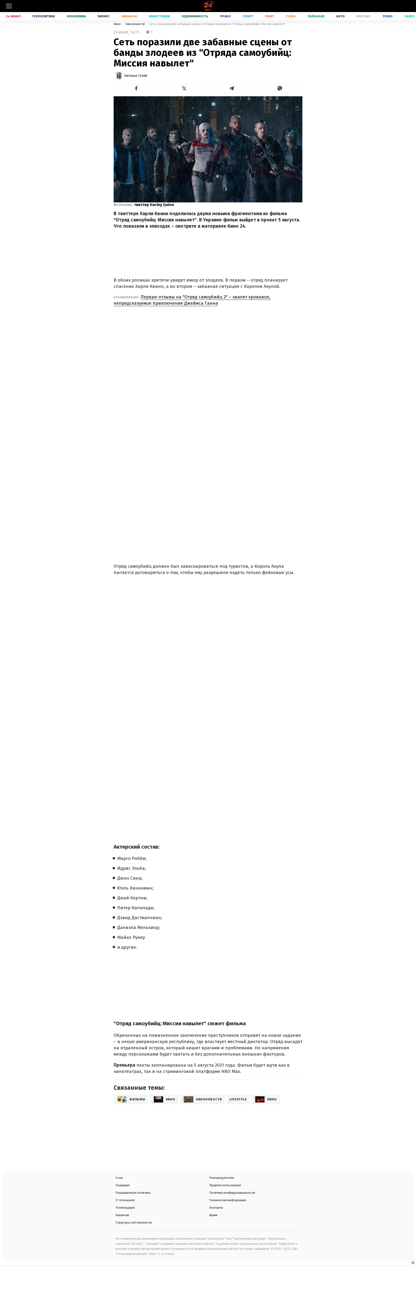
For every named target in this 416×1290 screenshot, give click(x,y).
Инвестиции (159, 16)
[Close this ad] (412, 1262)
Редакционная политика (133, 1192)
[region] (208, 1278)
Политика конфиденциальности (232, 1192)
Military (364, 16)
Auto (340, 16)
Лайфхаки (316, 16)
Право (225, 16)
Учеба (291, 16)
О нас (119, 1178)
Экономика (76, 16)
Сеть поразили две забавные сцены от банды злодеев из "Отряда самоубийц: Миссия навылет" (218, 24)
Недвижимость (195, 16)
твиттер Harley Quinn (154, 204)
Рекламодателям (221, 1178)
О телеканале (125, 1200)
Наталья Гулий (135, 76)
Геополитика (43, 16)
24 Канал (13, 16)
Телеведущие (125, 1207)
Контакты (216, 1207)
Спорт (248, 16)
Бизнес (104, 16)
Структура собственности (134, 1222)
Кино (118, 24)
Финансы (129, 16)
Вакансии (122, 1215)
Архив (213, 1215)
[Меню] (9, 6)
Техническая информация (227, 1200)
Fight (269, 16)
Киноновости (135, 24)
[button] (136, 88)
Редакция (123, 1185)
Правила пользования (225, 1185)
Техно (388, 16)
